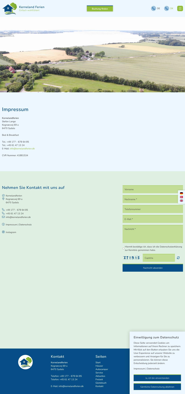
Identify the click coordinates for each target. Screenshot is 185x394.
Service (99, 372)
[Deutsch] (181, 193)
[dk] (181, 197)
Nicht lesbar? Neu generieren (178, 257)
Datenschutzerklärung (171, 246)
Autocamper (102, 369)
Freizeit (99, 379)
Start (98, 362)
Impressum (11, 224)
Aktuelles (100, 376)
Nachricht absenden (153, 267)
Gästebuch (101, 382)
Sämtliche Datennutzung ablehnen (157, 386)
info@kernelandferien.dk (22, 148)
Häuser (99, 365)
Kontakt (99, 386)
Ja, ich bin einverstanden (157, 378)
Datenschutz (25, 224)
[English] (181, 201)
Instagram (11, 232)
